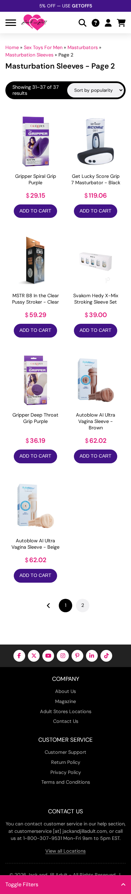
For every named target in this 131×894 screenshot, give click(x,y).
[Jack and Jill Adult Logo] (34, 22)
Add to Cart (35, 210)
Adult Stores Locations (65, 711)
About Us (65, 691)
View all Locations (65, 851)
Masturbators (83, 47)
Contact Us (65, 721)
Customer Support (65, 752)
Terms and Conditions (65, 782)
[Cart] (121, 23)
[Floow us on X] (34, 656)
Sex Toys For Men (43, 47)
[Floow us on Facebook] (19, 656)
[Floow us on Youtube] (48, 656)
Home (12, 47)
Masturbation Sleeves (29, 55)
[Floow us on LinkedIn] (92, 656)
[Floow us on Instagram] (63, 656)
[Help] (95, 23)
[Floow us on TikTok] (106, 656)
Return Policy (65, 762)
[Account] (108, 23)
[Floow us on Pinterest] (77, 656)
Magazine (65, 701)
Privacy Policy (65, 772)
